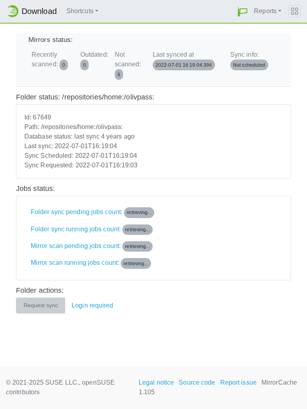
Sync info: (247, 59)
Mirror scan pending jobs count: (90, 245)
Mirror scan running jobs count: (89, 263)
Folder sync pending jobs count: (91, 211)
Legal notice (156, 382)
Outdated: (94, 59)
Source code (197, 382)
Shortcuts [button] (80, 11)
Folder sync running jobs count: (90, 229)
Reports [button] (265, 11)
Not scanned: (128, 64)
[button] (243, 11)
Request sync (41, 305)
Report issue (238, 382)
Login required (92, 305)
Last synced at (182, 59)
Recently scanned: (48, 59)
